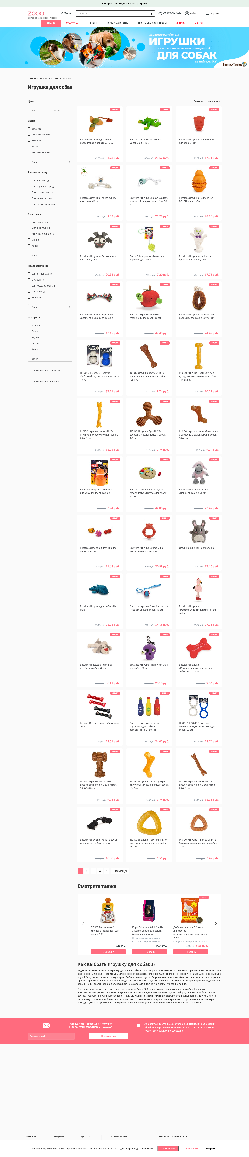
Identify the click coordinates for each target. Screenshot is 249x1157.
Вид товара (35, 214)
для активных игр (42, 273)
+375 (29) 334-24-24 (172, 13)
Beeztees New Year (41, 152)
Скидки (180, 23)
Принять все (168, 1148)
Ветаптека (72, 23)
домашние (38, 279)
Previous (84, 929)
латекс (35, 343)
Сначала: (199, 101)
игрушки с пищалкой (43, 234)
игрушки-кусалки (41, 222)
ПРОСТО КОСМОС (41, 134)
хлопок (36, 349)
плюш (35, 331)
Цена (31, 101)
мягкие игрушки (41, 228)
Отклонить (192, 1148)
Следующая (120, 871)
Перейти (143, 3)
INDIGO (35, 146)
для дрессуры (39, 291)
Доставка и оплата (117, 23)
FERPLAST (37, 140)
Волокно (36, 325)
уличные (37, 297)
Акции (199, 23)
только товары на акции (45, 381)
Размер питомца (38, 172)
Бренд (31, 120)
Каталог (51, 23)
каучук (35, 337)
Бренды (92, 23)
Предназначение (38, 265)
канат (35, 245)
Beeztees (36, 128)
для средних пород (42, 192)
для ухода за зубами (43, 285)
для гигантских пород (44, 204)
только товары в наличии (46, 370)
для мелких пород (42, 198)
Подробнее (211, 1149)
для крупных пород (43, 186)
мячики (36, 239)
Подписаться (108, 1036)
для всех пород (40, 180)
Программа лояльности (152, 23)
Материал (34, 317)
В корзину (198, 221)
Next (216, 927)
